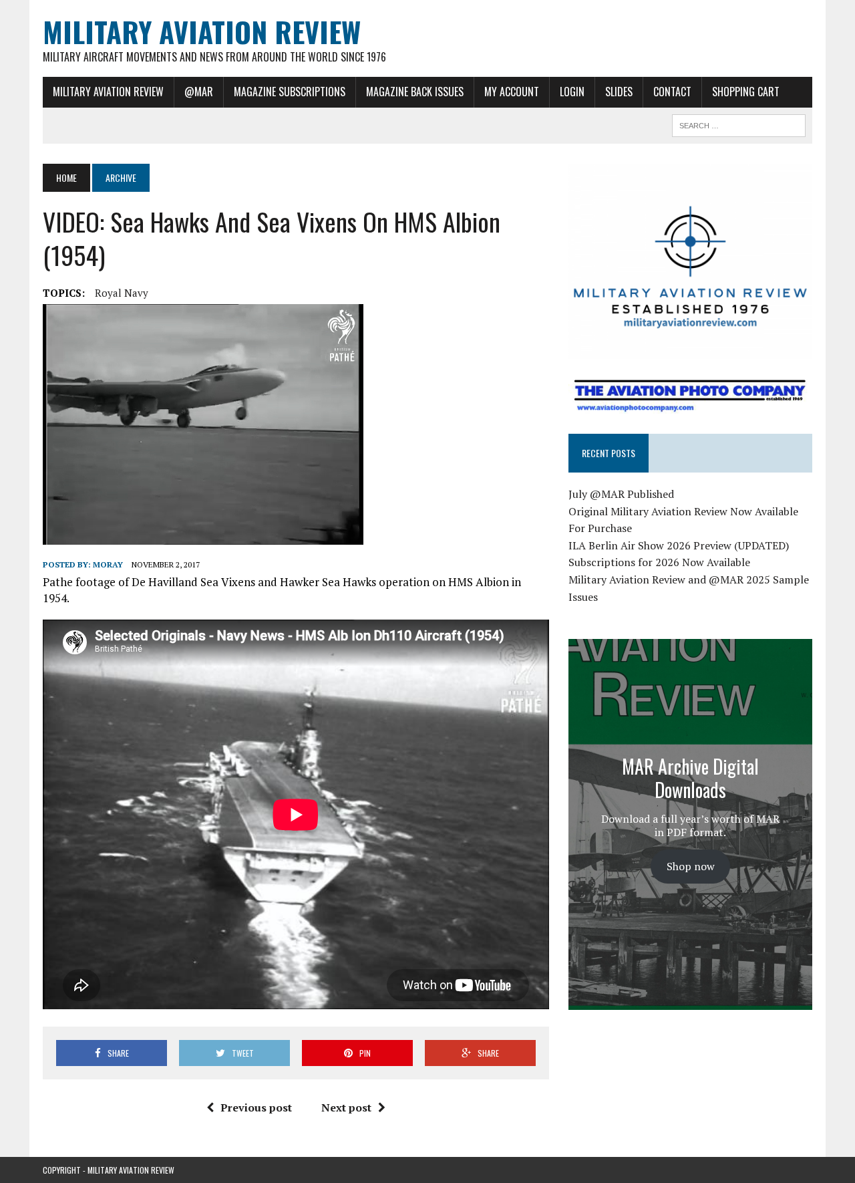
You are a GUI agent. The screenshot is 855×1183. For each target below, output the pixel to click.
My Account (511, 92)
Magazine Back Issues (415, 92)
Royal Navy (121, 292)
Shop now (691, 866)
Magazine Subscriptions (289, 92)
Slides (619, 92)
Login (572, 92)
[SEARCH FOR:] (739, 124)
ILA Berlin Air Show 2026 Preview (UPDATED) (678, 545)
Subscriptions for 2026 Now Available (659, 562)
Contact (672, 92)
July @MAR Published (621, 494)
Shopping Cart (746, 92)
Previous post (256, 1107)
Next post (346, 1107)
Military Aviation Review (108, 92)
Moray (108, 564)
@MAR (198, 92)
